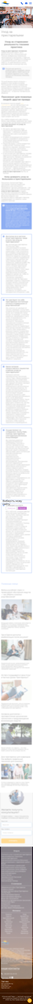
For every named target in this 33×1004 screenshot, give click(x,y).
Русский (22, 508)
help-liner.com (5, 988)
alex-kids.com (5, 985)
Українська (11, 508)
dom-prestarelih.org (7, 983)
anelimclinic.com (6, 986)
